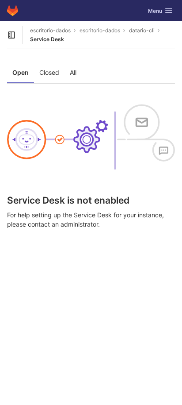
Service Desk (47, 39)
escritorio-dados (50, 30)
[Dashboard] (13, 10)
